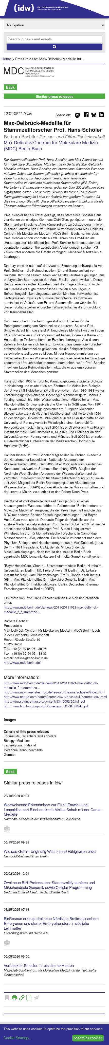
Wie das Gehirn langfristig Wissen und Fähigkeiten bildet (50, 851)
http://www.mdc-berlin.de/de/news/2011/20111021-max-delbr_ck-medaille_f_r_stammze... (51, 609)
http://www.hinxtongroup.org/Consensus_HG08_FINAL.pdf (46, 706)
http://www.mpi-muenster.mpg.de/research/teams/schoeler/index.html (54, 692)
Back (10, 87)
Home (6, 58)
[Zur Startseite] (54, 13)
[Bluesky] (93, 115)
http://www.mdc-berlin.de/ (22, 662)
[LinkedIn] (101, 115)
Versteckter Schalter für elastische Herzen (39, 965)
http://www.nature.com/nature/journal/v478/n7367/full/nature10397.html (55, 696)
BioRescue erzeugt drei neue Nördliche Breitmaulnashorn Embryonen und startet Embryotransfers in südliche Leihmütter (51, 923)
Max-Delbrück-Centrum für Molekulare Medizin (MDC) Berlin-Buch (51, 145)
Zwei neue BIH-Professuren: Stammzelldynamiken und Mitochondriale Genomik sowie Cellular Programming (49, 885)
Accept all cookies (88, 1038)
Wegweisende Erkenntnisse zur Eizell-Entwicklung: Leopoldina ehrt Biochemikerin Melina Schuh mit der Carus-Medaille (53, 809)
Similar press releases (55, 96)
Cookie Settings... (18, 1037)
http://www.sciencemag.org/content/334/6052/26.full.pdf (44, 701)
